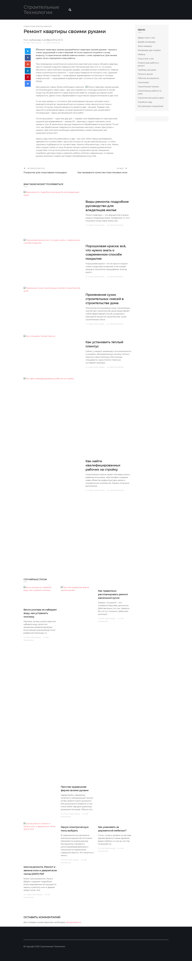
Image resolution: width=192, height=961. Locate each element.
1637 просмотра (116, 225)
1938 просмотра (116, 367)
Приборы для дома (147, 70)
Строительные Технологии (41, 9)
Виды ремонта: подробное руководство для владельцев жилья (107, 206)
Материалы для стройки (149, 50)
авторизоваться (73, 922)
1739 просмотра (116, 324)
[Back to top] (185, 954)
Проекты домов (145, 74)
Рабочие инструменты (148, 78)
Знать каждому (145, 46)
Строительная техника (148, 86)
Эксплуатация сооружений (150, 106)
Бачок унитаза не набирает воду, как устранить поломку (40, 613)
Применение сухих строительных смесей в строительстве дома (105, 299)
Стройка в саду (145, 102)
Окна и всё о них (146, 58)
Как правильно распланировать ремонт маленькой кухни (113, 594)
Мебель (141, 54)
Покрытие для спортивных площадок (45, 172)
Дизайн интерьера (146, 42)
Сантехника (143, 82)
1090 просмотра (116, 490)
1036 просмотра (53, 43)
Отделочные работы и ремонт (38, 26)
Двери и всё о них (146, 38)
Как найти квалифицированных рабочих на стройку (103, 465)
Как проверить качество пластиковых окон (102, 172)
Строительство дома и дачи (151, 98)
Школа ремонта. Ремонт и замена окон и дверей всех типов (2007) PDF (40, 870)
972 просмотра (116, 277)
